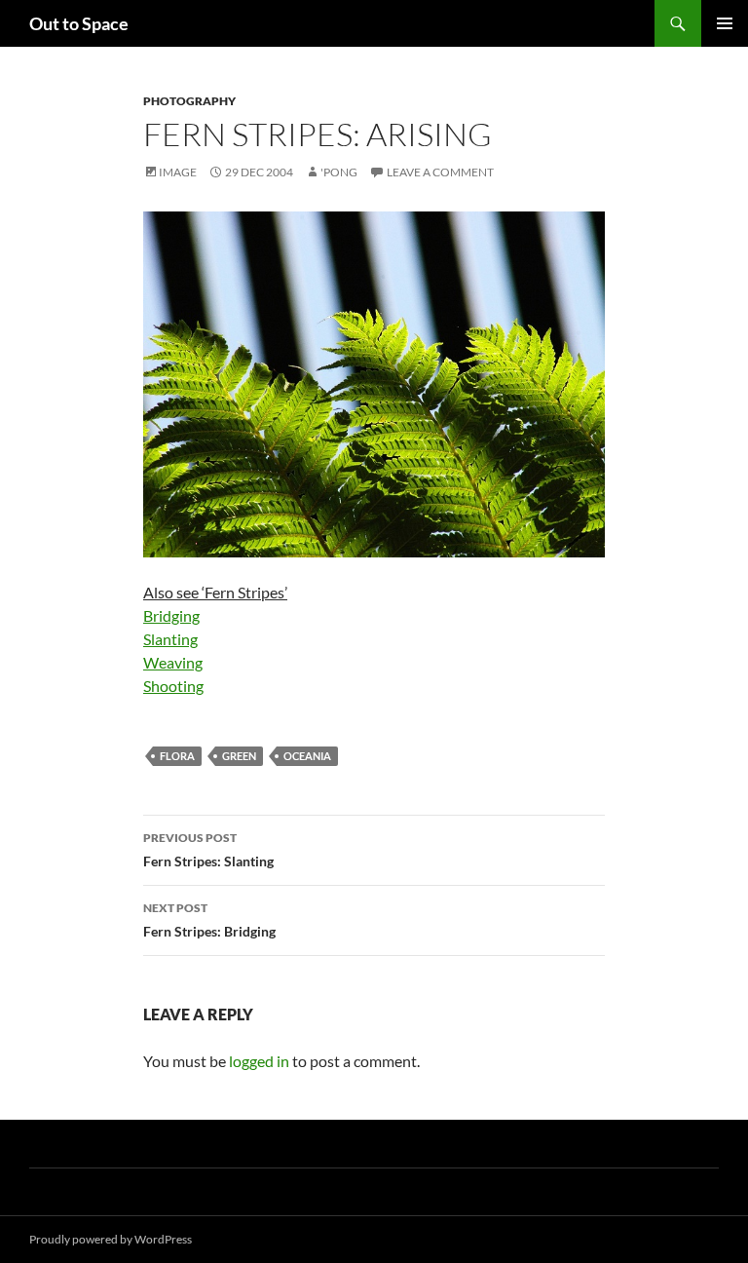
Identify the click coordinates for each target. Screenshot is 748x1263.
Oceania (307, 755)
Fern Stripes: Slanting (208, 849)
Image (178, 172)
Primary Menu (724, 23)
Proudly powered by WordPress (110, 1239)
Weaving (173, 662)
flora (177, 755)
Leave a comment (440, 172)
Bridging (171, 615)
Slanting (170, 639)
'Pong (338, 172)
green (239, 755)
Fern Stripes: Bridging (209, 919)
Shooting (173, 685)
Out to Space (79, 23)
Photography (189, 101)
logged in (259, 1061)
